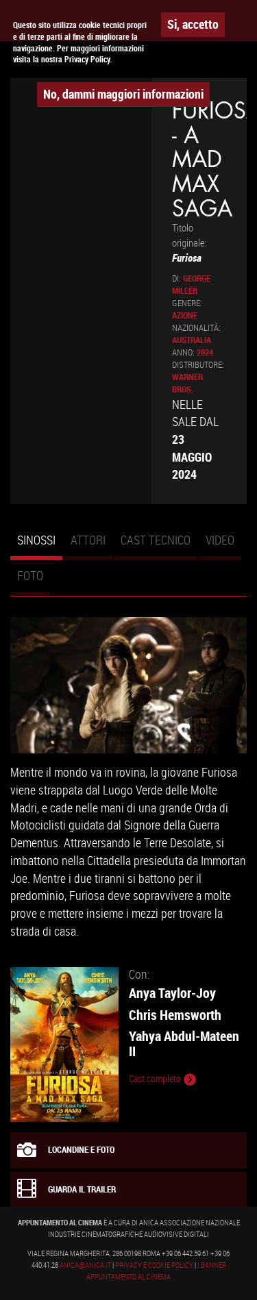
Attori (88, 540)
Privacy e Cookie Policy (154, 1265)
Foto (30, 575)
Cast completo (156, 1079)
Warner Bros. (187, 383)
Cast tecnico (156, 540)
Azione (184, 315)
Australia (191, 340)
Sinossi (39, 546)
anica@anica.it (85, 1265)
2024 (205, 352)
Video (220, 540)
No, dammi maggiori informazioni (123, 94)
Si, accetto (193, 24)
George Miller (191, 285)
